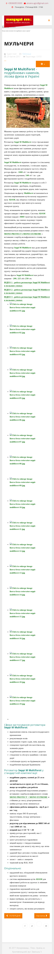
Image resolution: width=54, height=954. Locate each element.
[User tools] (43, 64)
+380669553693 (15, 3)
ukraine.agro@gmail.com (37, 3)
